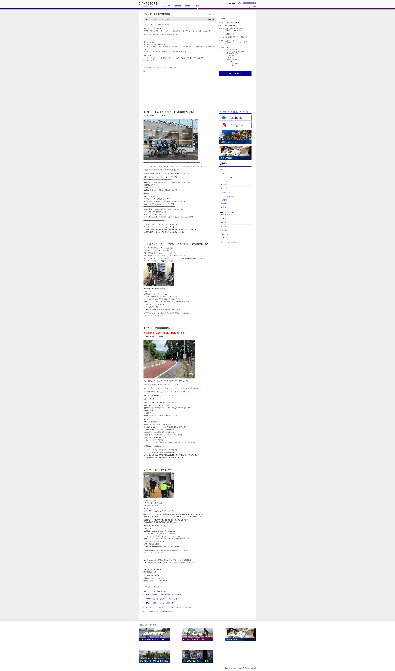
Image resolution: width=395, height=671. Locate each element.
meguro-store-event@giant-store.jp (163, 294)
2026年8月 (225, 219)
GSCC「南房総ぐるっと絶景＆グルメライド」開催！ (163, 599)
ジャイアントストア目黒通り (156, 14)
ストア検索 (253, 7)
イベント (224, 188)
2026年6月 (225, 226)
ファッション (226, 184)
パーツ (224, 173)
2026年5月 (225, 230)
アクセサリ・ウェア (228, 177)
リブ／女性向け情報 (228, 196)
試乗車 (224, 204)
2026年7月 (225, 222)
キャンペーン (226, 192)
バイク (224, 169)
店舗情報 (224, 200)
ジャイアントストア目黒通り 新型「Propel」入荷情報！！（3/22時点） (169, 607)
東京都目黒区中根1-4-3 (151, 572)
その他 (224, 207)
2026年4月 (225, 234)
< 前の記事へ (147, 587)
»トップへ (212, 14)
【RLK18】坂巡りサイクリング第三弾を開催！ (161, 603)
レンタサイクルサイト (249, 3)
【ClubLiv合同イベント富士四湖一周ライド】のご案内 (163, 594)
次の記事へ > (158, 587)
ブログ (169, 199)
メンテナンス (226, 181)
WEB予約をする (235, 73)
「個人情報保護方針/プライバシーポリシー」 (158, 562)
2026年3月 (225, 238)
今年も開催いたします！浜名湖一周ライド (159, 611)
